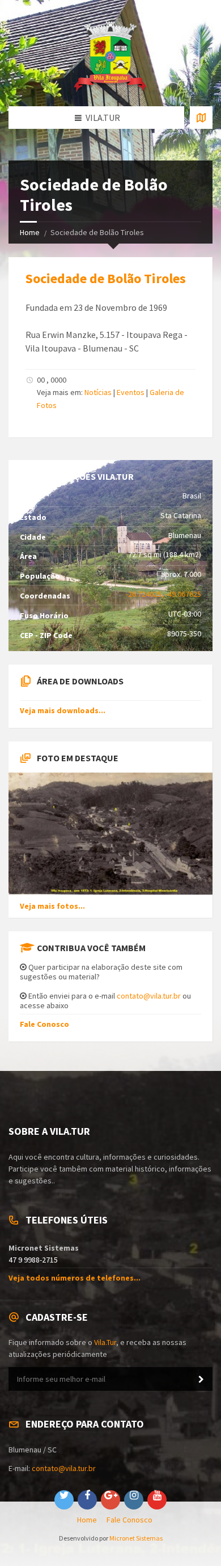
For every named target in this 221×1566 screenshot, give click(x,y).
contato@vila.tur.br (149, 996)
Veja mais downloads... (62, 710)
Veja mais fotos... (52, 906)
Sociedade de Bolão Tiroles (106, 278)
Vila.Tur (105, 1342)
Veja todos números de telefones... (74, 1278)
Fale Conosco (44, 1024)
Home (30, 232)
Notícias (98, 392)
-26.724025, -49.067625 (163, 594)
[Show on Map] (201, 117)
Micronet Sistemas (136, 1538)
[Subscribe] (201, 1379)
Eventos (130, 392)
